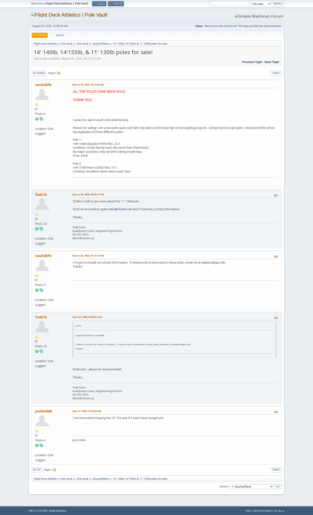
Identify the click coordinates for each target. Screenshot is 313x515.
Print (276, 73)
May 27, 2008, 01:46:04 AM (86, 411)
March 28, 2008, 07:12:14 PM (88, 255)
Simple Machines (57, 510)
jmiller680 (43, 411)
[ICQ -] (37, 119)
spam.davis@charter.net (116, 209)
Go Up (36, 469)
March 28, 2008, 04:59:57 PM (88, 194)
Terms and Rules (262, 510)
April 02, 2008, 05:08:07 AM (87, 317)
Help (248, 510)
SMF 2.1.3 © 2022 (38, 510)
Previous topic (252, 62)
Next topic (271, 62)
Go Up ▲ (279, 510)
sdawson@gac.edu (213, 262)
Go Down (39, 73)
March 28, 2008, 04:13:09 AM (88, 84)
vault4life (43, 84)
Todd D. (41, 194)
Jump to (224, 486)
